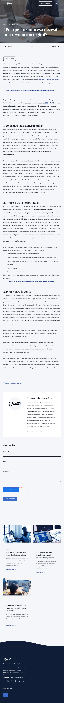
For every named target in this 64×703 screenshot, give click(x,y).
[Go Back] (32, 48)
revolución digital (30, 64)
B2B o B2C (49, 103)
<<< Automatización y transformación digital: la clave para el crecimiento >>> (32, 281)
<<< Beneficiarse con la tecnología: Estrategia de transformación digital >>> (31, 91)
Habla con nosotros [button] (46, 3)
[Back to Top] (5, 695)
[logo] (7, 659)
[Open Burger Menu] (56, 3)
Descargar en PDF (9, 58)
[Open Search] (36, 3)
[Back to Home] (10, 3)
